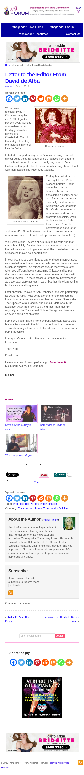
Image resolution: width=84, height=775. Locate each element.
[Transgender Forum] (42, 14)
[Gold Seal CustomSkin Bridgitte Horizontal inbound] (42, 61)
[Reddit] (40, 98)
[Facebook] (9, 98)
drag (15, 503)
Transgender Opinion (55, 508)
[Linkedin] (25, 98)
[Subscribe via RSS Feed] (10, 592)
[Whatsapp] (56, 98)
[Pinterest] (32, 98)
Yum (36, 482)
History (35, 503)
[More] (64, 98)
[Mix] (48, 98)
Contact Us (73, 33)
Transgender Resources (32, 33)
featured (24, 503)
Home (8, 65)
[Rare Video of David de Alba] (55, 413)
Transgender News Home (26, 27)
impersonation (48, 503)
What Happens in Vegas (18, 455)
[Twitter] (17, 98)
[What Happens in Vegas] (20, 443)
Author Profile (50, 519)
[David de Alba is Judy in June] (20, 413)
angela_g (9, 86)
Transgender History (30, 508)
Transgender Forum (61, 27)
